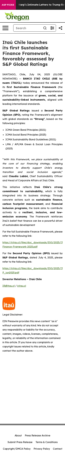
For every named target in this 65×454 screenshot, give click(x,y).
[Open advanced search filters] (52, 28)
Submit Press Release (20, 442)
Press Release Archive (37, 435)
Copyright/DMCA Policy (17, 448)
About (18, 435)
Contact (57, 448)
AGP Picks (8, 4)
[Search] (45, 28)
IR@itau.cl (8, 285)
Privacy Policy (42, 448)
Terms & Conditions (47, 442)
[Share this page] (60, 28)
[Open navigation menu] (5, 28)
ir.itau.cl (21, 285)
